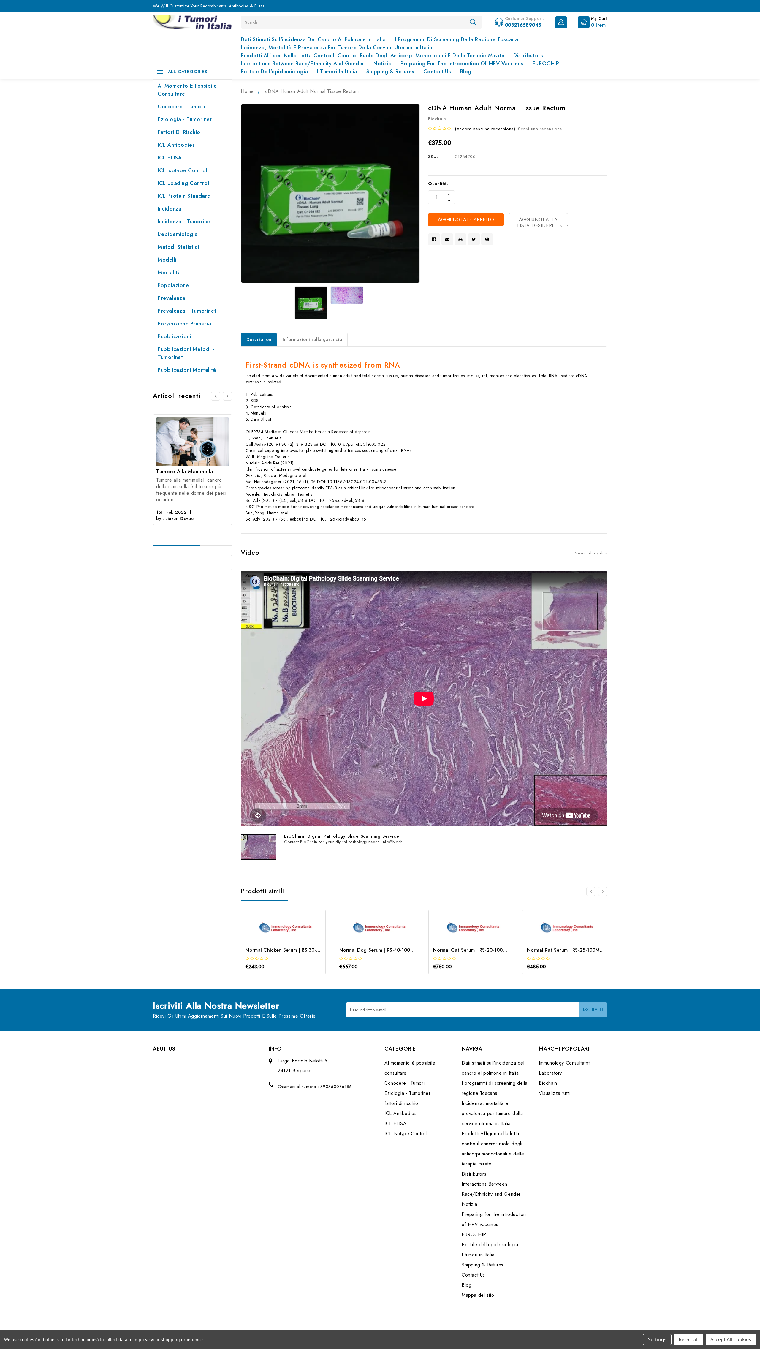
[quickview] (291, 938)
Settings (657, 1339)
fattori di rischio (179, 132)
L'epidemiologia (178, 234)
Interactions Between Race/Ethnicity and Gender (303, 63)
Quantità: (438, 183)
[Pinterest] (487, 239)
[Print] (460, 239)
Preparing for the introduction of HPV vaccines (461, 63)
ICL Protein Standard (184, 196)
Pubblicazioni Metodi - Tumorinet (186, 353)
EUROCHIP (545, 63)
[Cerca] (473, 22)
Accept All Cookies (730, 1339)
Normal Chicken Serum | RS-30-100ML (288, 950)
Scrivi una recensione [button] (540, 129)
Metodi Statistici (178, 247)
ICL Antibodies (176, 145)
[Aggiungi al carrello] (275, 938)
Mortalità (169, 272)
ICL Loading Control (183, 183)
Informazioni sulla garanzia (312, 339)
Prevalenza (172, 298)
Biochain (548, 1083)
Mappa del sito (478, 1295)
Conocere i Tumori (181, 106)
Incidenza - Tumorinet (185, 221)
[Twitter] (474, 239)
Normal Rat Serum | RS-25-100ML (564, 950)
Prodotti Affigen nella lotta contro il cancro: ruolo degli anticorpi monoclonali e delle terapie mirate (372, 55)
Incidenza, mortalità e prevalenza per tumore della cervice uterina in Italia (337, 47)
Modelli (167, 260)
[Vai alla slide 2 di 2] (215, 396)
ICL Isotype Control (182, 170)
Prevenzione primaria (184, 324)
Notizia (382, 63)
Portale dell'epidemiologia (274, 71)
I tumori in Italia (337, 71)
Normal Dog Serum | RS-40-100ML (378, 950)
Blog (465, 71)
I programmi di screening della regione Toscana (456, 39)
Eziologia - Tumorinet (185, 119)
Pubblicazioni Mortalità (187, 370)
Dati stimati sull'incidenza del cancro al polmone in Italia (313, 39)
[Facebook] (434, 239)
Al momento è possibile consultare (187, 90)
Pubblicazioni (174, 336)
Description (258, 339)
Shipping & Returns (390, 71)
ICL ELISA (170, 158)
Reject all (689, 1339)
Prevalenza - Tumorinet (187, 311)
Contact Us (437, 71)
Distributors (528, 55)
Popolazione (173, 285)
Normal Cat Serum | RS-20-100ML (471, 950)
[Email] (447, 239)
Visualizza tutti (554, 1093)
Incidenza (169, 209)
